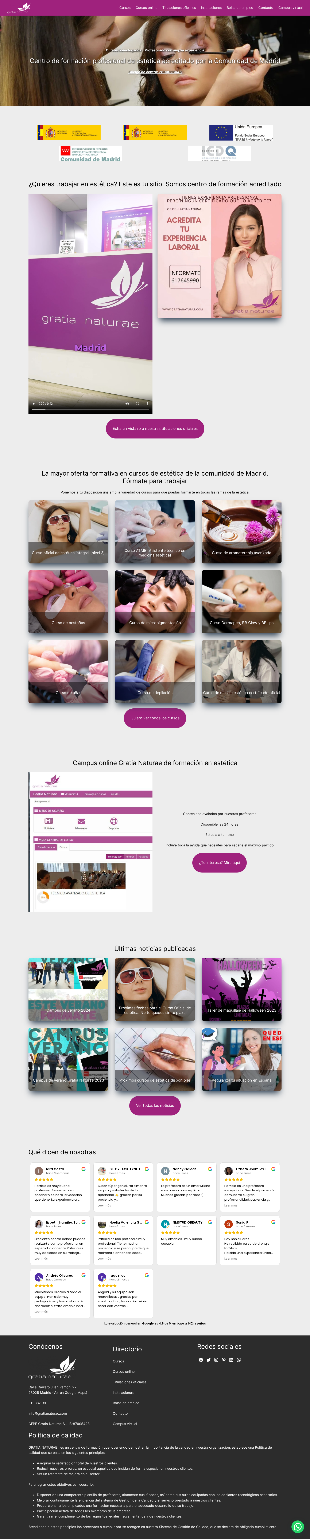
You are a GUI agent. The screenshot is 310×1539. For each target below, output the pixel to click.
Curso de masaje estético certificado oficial (241, 692)
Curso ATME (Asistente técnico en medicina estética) (154, 552)
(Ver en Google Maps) (69, 1392)
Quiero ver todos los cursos (155, 718)
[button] (297, 1526)
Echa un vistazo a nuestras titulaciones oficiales (155, 428)
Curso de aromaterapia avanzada (241, 553)
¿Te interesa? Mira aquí (219, 862)
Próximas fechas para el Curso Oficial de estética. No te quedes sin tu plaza (155, 1010)
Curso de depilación (155, 692)
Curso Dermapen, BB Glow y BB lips (242, 623)
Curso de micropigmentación (155, 623)
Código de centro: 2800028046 (155, 72)
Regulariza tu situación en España (242, 1080)
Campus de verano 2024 (68, 1010)
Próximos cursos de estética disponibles (155, 1080)
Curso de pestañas (68, 623)
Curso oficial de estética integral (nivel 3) (68, 553)
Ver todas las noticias (155, 1105)
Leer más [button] (104, 1206)
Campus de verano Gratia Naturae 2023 (68, 1080)
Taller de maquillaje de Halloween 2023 (241, 1010)
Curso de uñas (68, 692)
